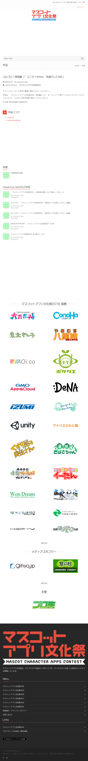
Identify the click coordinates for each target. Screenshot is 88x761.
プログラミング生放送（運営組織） (15, 731)
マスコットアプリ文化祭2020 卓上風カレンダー (28, 234)
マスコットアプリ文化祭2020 (13, 686)
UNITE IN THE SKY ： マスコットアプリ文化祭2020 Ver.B (32, 224)
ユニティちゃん (11, 85)
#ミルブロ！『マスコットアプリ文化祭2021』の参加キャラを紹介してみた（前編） (41, 213)
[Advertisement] (44, 39)
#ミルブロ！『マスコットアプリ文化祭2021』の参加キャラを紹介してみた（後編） (41, 203)
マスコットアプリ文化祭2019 (13, 690)
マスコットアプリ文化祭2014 (13, 727)
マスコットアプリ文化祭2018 (13, 694)
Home (77, 66)
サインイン (80, 7)
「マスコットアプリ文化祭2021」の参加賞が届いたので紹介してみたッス (37, 192)
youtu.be (10, 117)
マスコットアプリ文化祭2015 (13, 707)
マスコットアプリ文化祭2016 (30, 85)
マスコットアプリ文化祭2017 (13, 698)
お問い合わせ (7, 715)
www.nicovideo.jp (13, 120)
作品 (83, 66)
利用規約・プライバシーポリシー (15, 711)
